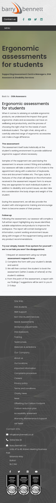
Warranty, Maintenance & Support (30, 418)
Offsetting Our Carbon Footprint (29, 403)
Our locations (20, 363)
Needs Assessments (24, 322)
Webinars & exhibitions (25, 347)
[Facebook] (10, 471)
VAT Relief (18, 423)
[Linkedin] (41, 19)
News (16, 398)
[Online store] (23, 19)
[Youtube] (29, 19)
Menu (7, 28)
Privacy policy (21, 383)
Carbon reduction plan (25, 408)
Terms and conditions (25, 388)
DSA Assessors (21, 332)
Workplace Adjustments (25, 327)
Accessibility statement (25, 413)
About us (18, 358)
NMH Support (20, 312)
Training (18, 337)
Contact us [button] (10, 19)
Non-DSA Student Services (26, 317)
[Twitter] (35, 19)
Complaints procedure (25, 373)
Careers (18, 378)
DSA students (20, 307)
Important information (25, 368)
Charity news (20, 393)
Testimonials (20, 342)
